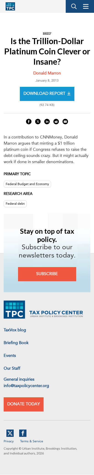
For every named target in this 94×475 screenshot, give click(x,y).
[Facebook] (22, 436)
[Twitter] (10, 436)
